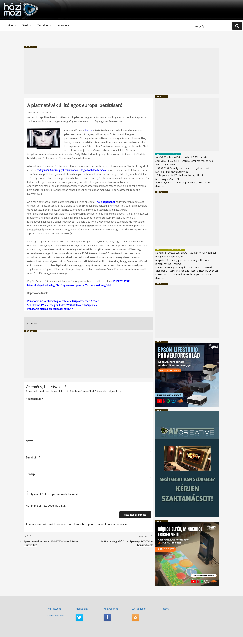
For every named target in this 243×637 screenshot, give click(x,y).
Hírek (10, 25)
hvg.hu (88, 130)
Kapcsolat (165, 608)
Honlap (30, 474)
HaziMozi (16, 4)
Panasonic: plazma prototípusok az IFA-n (50, 308)
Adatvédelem (111, 608)
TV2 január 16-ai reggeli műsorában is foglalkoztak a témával (71, 170)
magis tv (159, 260)
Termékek (42, 25)
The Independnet (105, 201)
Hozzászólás (34, 399)
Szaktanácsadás (56, 615)
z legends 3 (161, 270)
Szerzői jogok (139, 608)
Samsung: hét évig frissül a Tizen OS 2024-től (188, 267)
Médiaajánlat (82, 608)
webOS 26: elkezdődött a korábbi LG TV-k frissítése (182, 157)
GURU (49, 112)
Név (29, 441)
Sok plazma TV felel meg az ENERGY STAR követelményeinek (62, 305)
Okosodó (62, 25)
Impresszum (54, 608)
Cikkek (25, 25)
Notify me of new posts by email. (46, 505)
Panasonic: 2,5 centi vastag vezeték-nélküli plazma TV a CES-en (63, 301)
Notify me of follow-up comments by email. (52, 494)
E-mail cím (33, 457)
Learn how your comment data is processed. (101, 524)
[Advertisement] (121, 71)
